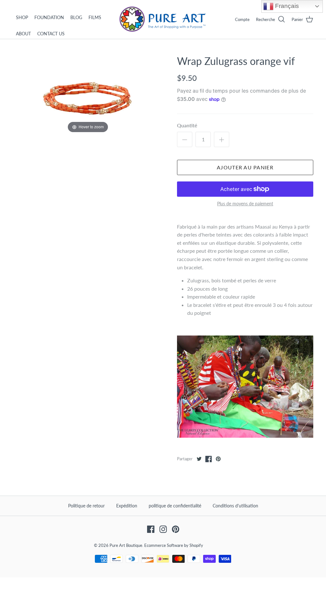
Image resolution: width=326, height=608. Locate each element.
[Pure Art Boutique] (163, 19)
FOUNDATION (49, 17)
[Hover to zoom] (88, 94)
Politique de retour (86, 505)
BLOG (76, 17)
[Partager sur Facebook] (208, 459)
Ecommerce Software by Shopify (173, 545)
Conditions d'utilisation (235, 505)
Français (286, 6)
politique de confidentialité (175, 505)
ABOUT (23, 33)
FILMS (95, 17)
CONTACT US (51, 33)
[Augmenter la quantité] (221, 139)
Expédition (126, 505)
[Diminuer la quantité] (184, 139)
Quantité (187, 125)
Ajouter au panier (245, 167)
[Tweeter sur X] (199, 459)
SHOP (22, 17)
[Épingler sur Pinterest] (218, 459)
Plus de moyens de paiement (245, 203)
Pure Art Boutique (126, 545)
